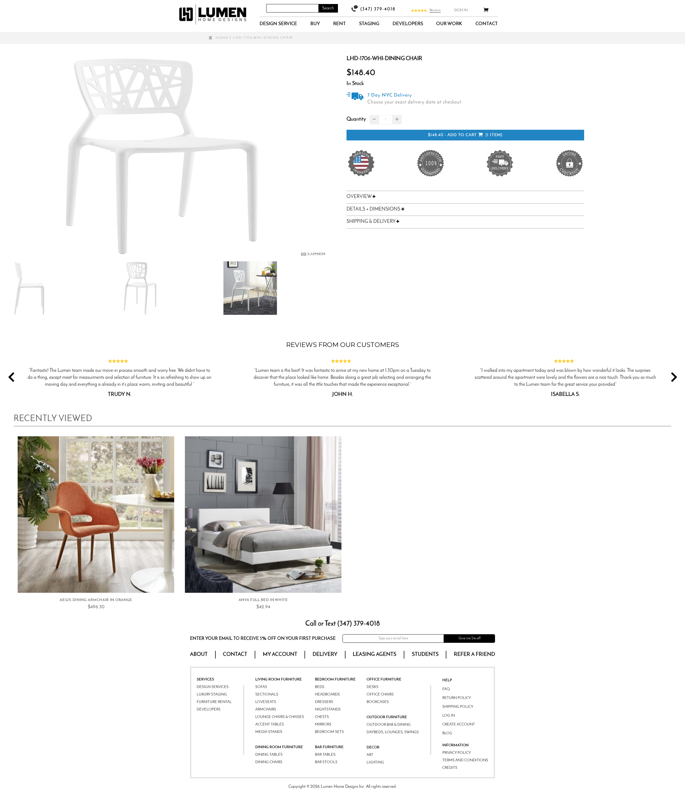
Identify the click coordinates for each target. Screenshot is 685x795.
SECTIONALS (266, 695)
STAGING (369, 24)
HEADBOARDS (327, 695)
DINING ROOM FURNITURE (279, 747)
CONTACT (486, 24)
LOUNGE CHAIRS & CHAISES (279, 717)
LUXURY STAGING (212, 695)
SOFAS (261, 687)
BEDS (319, 687)
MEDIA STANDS (268, 732)
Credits (449, 768)
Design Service (278, 24)
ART (370, 755)
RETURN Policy (456, 698)
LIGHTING (375, 762)
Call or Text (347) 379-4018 (342, 624)
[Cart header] (486, 11)
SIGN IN (461, 10)
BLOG (447, 733)
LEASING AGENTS (374, 654)
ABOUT (199, 654)
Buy (315, 24)
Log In (448, 716)
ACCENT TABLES (269, 725)
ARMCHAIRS (265, 710)
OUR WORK (449, 24)
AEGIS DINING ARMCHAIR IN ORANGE (96, 600)
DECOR (373, 748)
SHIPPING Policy (457, 707)
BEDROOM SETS (329, 732)
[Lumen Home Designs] (212, 14)
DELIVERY (325, 654)
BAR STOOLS (326, 762)
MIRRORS (323, 725)
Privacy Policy (456, 753)
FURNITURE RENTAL (214, 702)
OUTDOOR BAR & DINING (389, 725)
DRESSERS (324, 702)
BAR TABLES (325, 755)
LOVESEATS (265, 702)
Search (328, 8)
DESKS (372, 687)
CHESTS (322, 717)
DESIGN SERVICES (213, 687)
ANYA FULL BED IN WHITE (263, 600)
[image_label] (96, 514)
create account (458, 725)
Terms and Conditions (465, 760)
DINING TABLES (269, 755)
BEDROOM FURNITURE (335, 680)
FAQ (446, 689)
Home (222, 38)
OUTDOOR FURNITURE (387, 717)
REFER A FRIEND (474, 654)
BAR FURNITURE (329, 747)
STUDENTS (425, 654)
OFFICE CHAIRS (380, 695)
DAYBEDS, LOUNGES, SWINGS (393, 732)
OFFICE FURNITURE (384, 680)
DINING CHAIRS (268, 762)
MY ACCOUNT (280, 654)
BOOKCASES (378, 702)
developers (408, 24)
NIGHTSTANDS (328, 710)
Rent (339, 24)
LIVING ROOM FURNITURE (278, 680)
